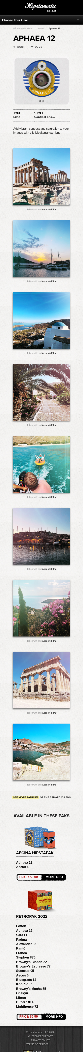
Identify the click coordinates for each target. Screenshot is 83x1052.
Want (21, 47)
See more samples (25, 797)
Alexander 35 (26, 944)
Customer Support (40, 1036)
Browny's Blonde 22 (31, 962)
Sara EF (22, 935)
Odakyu (22, 993)
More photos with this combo (33, 177)
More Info (41, 877)
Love (38, 47)
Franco (21, 953)
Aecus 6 (22, 867)
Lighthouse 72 (27, 1006)
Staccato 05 (25, 970)
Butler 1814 (24, 1002)
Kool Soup (24, 984)
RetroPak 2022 (32, 916)
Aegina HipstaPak (35, 853)
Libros (21, 997)
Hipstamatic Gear (23, 28)
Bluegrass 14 (26, 979)
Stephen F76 (25, 957)
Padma (21, 939)
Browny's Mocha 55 (31, 988)
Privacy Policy (40, 1040)
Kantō (20, 948)
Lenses (41, 28)
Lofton (21, 926)
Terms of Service (37, 1044)
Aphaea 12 (54, 28)
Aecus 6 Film (49, 209)
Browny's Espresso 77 (33, 966)
